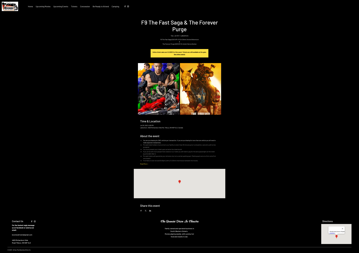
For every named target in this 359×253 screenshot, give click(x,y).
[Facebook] (125, 6)
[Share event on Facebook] (141, 210)
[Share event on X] (145, 210)
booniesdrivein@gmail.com (22, 235)
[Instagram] (128, 6)
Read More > (144, 164)
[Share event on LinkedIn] (150, 210)
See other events (179, 54)
